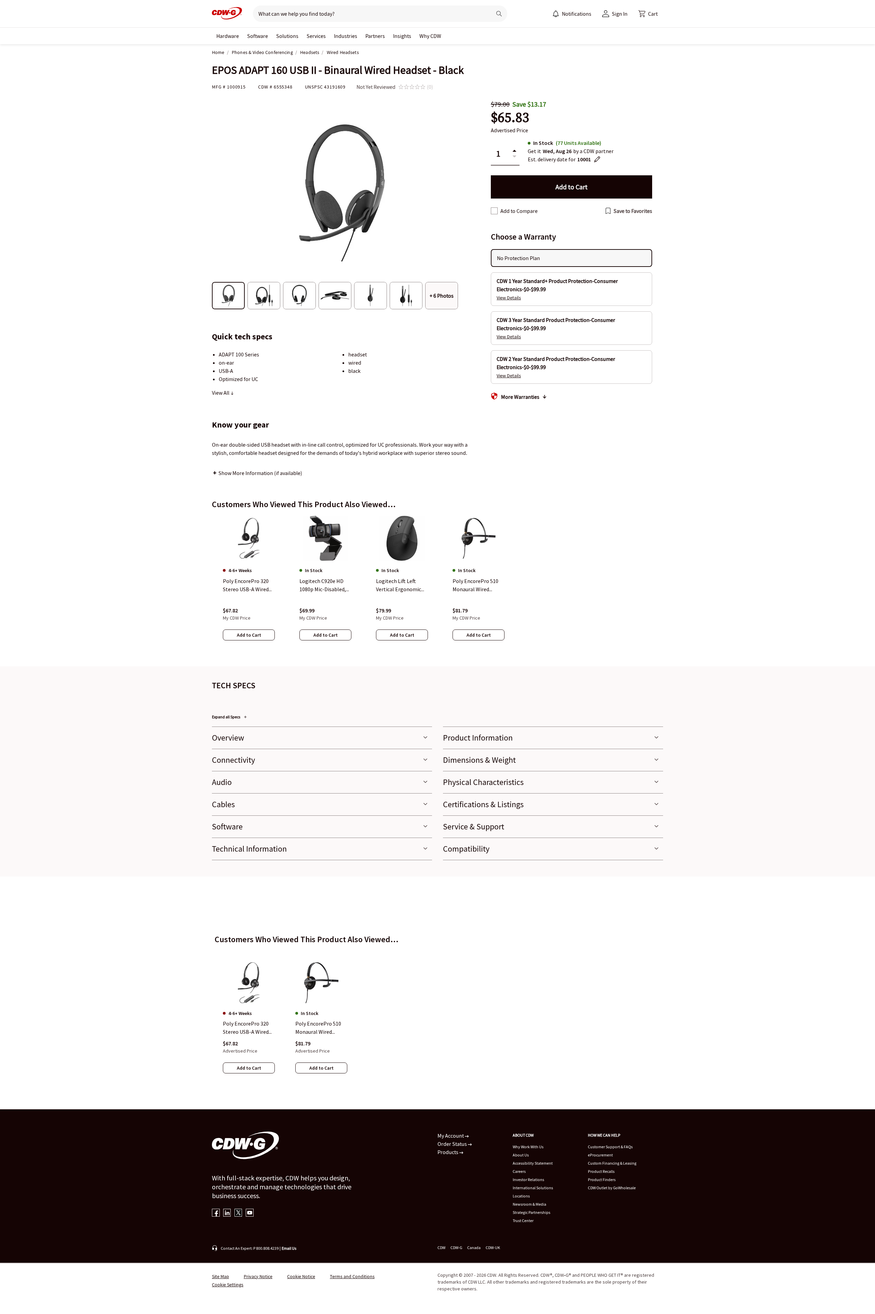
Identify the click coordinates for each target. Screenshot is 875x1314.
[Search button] (499, 13)
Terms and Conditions (352, 1276)
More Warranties (520, 396)
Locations (521, 1195)
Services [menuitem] (316, 35)
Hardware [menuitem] (227, 35)
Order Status (453, 1143)
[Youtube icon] (250, 1213)
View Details (509, 298)
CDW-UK (493, 1247)
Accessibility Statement (533, 1163)
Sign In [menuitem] (620, 13)
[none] (227, 36)
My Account (451, 1135)
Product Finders (602, 1179)
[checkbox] (494, 210)
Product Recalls (601, 1171)
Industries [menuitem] (345, 35)
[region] (437, 585)
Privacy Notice (258, 1276)
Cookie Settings (227, 1285)
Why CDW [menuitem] (430, 35)
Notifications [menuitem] (576, 13)
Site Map (220, 1276)
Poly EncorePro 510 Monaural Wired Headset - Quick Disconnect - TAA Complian (318, 1028)
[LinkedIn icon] (227, 1213)
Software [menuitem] (257, 35)
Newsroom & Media (529, 1204)
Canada (474, 1247)
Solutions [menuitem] (287, 35)
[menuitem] (555, 13)
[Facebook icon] (216, 1213)
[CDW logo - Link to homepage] (227, 13)
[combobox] (369, 13)
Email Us (289, 1248)
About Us (521, 1154)
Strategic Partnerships (531, 1212)
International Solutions (533, 1187)
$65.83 (510, 117)
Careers (519, 1171)
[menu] (571, 13)
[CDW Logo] (227, 13)
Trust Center (523, 1220)
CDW (441, 1247)
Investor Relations (528, 1179)
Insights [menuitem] (402, 35)
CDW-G (456, 1247)
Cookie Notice (301, 1276)
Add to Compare (519, 210)
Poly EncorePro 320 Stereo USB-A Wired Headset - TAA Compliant (246, 1028)
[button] (648, 13)
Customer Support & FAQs (610, 1146)
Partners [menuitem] (375, 35)
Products (448, 1152)
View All (221, 392)
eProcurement (600, 1154)
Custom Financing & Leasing (612, 1163)
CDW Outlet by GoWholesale (612, 1187)
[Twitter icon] (238, 1213)
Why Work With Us (528, 1146)
